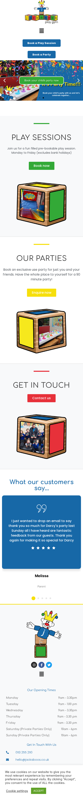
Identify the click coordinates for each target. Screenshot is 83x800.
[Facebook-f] (41, 665)
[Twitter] (49, 665)
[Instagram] (34, 665)
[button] (41, 31)
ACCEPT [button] (38, 790)
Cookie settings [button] (17, 791)
